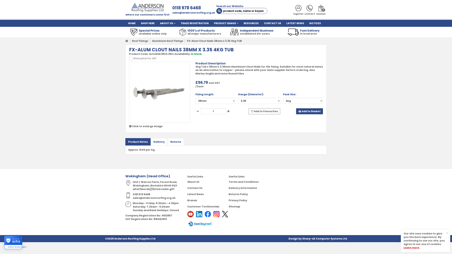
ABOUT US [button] (167, 23)
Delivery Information (243, 188)
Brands (192, 200)
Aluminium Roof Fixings (167, 41)
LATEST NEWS (295, 23)
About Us (193, 182)
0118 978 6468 (186, 8)
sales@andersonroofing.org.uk (193, 12)
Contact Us (194, 188)
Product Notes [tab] (138, 142)
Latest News (195, 194)
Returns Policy (238, 194)
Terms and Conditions (244, 182)
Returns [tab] (175, 142)
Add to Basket (311, 111)
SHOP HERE (148, 23)
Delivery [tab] (159, 142)
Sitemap (234, 206)
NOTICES (315, 23)
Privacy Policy (238, 200)
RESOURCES (251, 23)
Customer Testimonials (203, 206)
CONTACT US (272, 23)
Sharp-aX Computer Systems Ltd (324, 238)
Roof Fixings (140, 41)
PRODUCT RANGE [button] (225, 23)
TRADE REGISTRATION (195, 23)
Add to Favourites (265, 111)
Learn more (411, 247)
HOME (132, 23)
